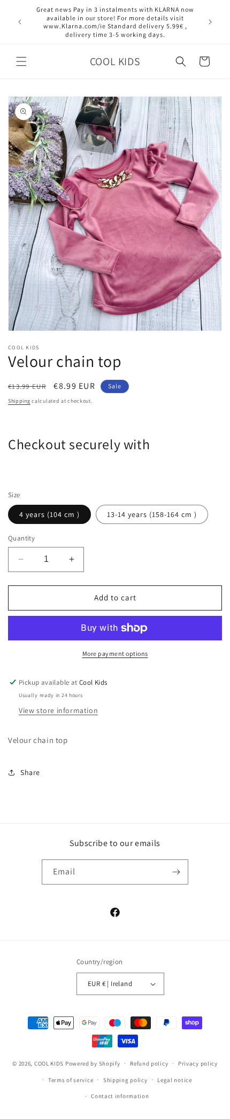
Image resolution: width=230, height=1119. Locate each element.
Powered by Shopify (92, 1063)
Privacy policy (198, 1063)
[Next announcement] (210, 22)
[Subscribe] (176, 872)
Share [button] (30, 772)
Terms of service (70, 1080)
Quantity (21, 538)
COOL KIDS (49, 1063)
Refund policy (149, 1063)
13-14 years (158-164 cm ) (152, 514)
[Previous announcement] (20, 22)
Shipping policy (125, 1080)
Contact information (120, 1096)
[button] (21, 61)
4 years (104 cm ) (49, 514)
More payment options (115, 654)
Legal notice (174, 1080)
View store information (58, 710)
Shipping (19, 400)
